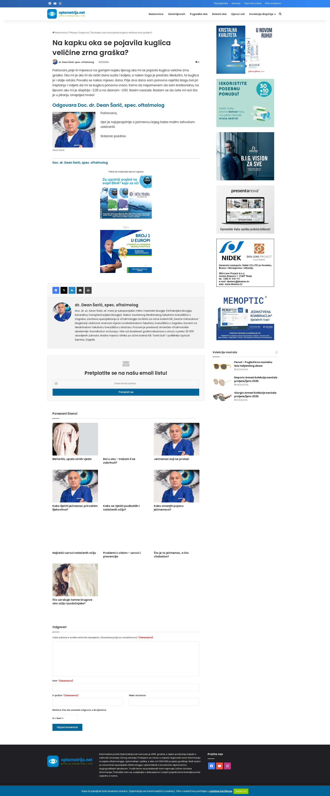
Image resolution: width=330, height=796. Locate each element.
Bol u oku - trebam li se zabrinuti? (119, 461)
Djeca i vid (238, 14)
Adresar (236, 3)
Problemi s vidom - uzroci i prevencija (122, 554)
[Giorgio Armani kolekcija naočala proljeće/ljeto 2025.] (222, 397)
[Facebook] (55, 290)
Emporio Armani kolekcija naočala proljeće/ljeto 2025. (255, 379)
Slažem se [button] (241, 791)
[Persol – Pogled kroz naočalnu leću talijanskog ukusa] (222, 366)
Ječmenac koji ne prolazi (171, 459)
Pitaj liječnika (221, 3)
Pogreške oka (198, 14)
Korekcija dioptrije (261, 14)
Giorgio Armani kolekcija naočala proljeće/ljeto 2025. (255, 394)
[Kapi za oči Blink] (126, 218)
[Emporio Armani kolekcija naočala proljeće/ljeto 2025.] (222, 382)
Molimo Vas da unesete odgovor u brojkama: (79, 710)
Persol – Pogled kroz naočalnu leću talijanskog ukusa (253, 363)
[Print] (88, 290)
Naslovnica (156, 14)
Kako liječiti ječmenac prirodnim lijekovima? (75, 508)
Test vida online (252, 3)
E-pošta (65, 695)
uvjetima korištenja (220, 791)
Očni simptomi (273, 3)
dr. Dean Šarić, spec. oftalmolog (76, 62)
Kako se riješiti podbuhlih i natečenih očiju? (121, 508)
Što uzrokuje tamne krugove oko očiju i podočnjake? (72, 601)
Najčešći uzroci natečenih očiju (74, 553)
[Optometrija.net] (66, 13)
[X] (63, 290)
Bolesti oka (219, 14)
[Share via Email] (80, 290)
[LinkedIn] (72, 290)
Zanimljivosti (176, 14)
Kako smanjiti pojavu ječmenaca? (168, 508)
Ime (62, 680)
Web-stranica (137, 695)
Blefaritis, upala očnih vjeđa (71, 459)
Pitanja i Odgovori (79, 32)
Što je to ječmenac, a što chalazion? (171, 554)
